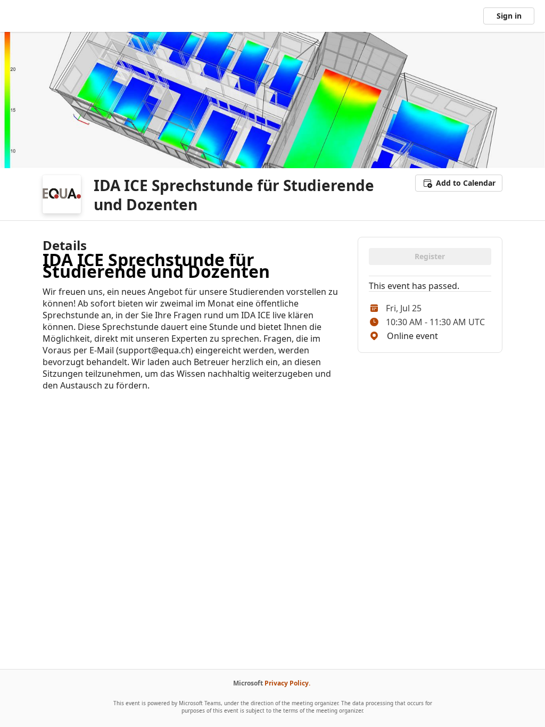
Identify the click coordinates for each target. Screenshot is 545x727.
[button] (458, 183)
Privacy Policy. (287, 683)
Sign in (509, 16)
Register (430, 256)
